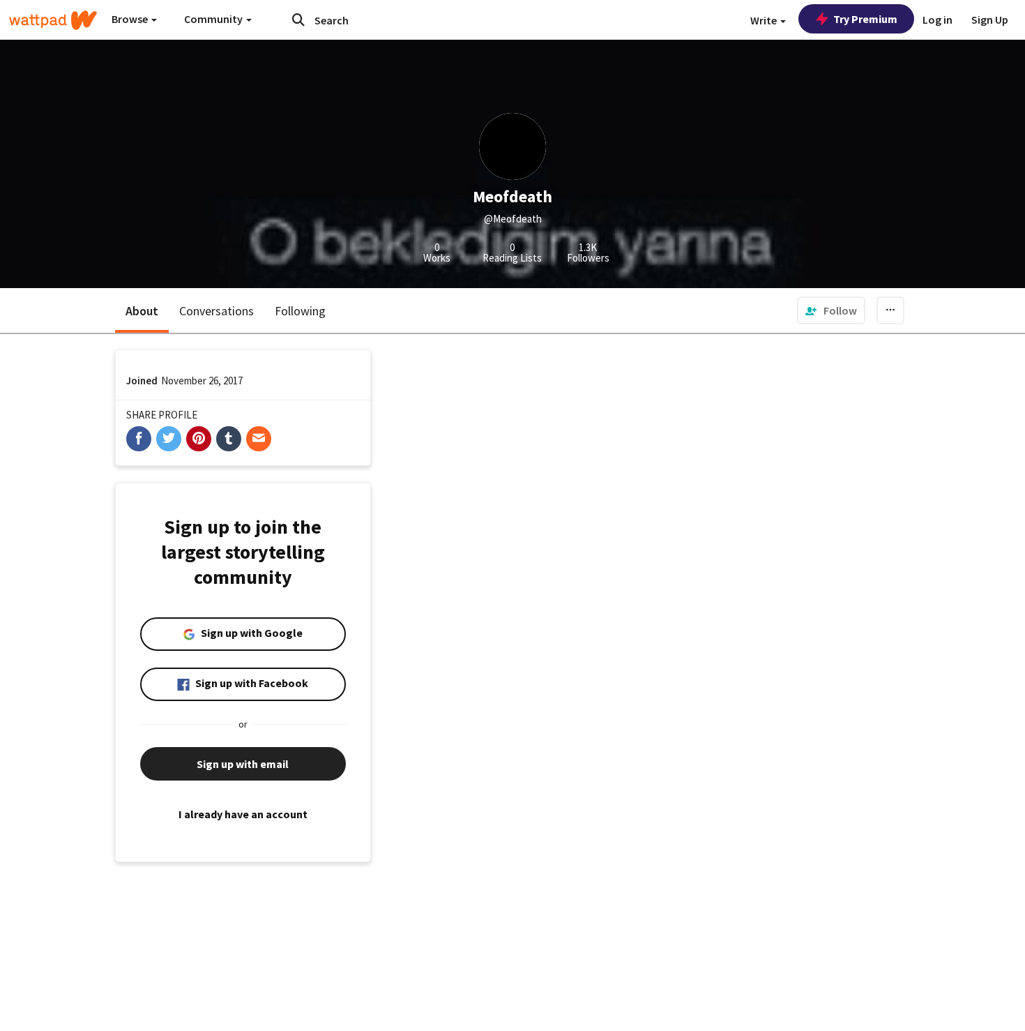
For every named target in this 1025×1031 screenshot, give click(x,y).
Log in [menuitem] (937, 20)
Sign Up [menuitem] (989, 20)
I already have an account (243, 814)
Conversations (216, 311)
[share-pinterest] (198, 438)
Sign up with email (243, 764)
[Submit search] (298, 19)
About (142, 311)
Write (764, 20)
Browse (131, 19)
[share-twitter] (168, 438)
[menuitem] (831, 310)
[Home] (53, 20)
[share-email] (258, 438)
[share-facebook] (138, 438)
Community (214, 19)
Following (300, 311)
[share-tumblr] (228, 438)
